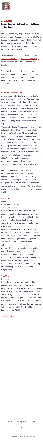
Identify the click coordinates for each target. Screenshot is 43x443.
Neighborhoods (8, 316)
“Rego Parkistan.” (17, 49)
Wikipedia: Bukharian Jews (12, 93)
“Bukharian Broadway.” (30, 59)
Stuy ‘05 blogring (8, 276)
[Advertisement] (21, 341)
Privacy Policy (22, 422)
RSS (33, 422)
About (10, 422)
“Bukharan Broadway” (9, 59)
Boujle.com (5, 198)
